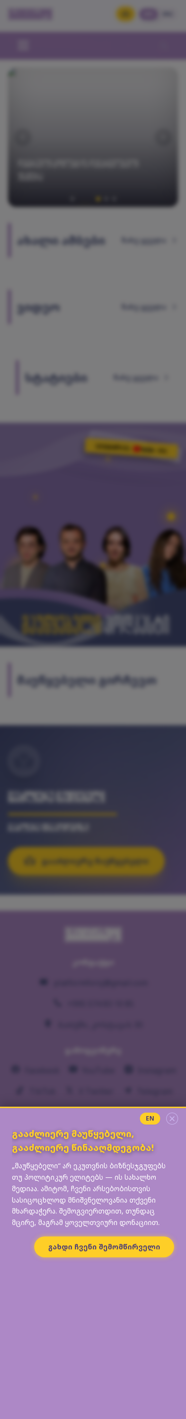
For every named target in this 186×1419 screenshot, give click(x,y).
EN (150, 1118)
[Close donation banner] (172, 1119)
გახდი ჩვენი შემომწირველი (104, 1246)
